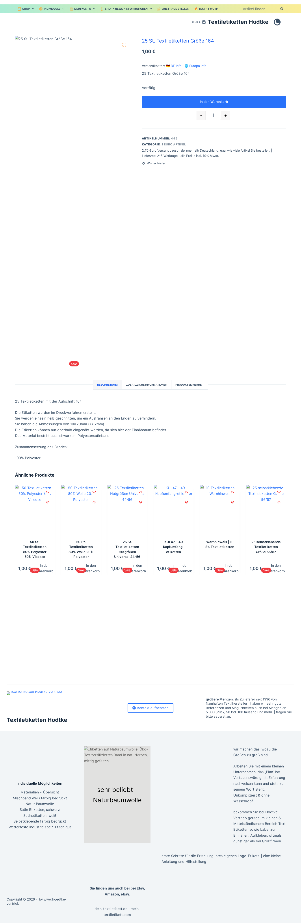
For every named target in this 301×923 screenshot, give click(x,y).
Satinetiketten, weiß (39, 815)
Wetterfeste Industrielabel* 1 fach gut (40, 827)
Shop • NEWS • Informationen (126, 8)
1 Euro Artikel (174, 144)
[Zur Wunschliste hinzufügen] (47, 491)
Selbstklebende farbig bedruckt (39, 821)
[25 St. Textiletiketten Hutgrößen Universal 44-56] (127, 511)
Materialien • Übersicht (39, 792)
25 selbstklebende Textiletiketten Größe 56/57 (266, 547)
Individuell (52, 8)
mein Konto (82, 8)
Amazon (112, 894)
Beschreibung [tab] (107, 384)
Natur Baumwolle (40, 804)
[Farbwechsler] (277, 22)
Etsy (140, 888)
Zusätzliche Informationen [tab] (146, 384)
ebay (125, 894)
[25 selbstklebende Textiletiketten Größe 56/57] (266, 511)
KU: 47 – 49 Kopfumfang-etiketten (173, 547)
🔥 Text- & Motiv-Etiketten (214, 8)
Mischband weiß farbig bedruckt (40, 798)
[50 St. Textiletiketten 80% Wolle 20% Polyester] (81, 511)
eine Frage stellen (175, 8)
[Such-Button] (281, 8)
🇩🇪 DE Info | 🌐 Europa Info (186, 66)
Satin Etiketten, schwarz (40, 809)
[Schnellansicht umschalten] (47, 502)
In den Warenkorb (214, 102)
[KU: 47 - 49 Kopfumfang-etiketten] (173, 511)
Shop (26, 8)
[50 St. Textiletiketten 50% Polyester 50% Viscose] (35, 511)
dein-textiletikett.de (111, 908)
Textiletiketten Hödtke (238, 22)
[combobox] (260, 8)
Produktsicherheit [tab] (189, 384)
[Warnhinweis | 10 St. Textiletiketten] (220, 511)
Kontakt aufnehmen (153, 708)
